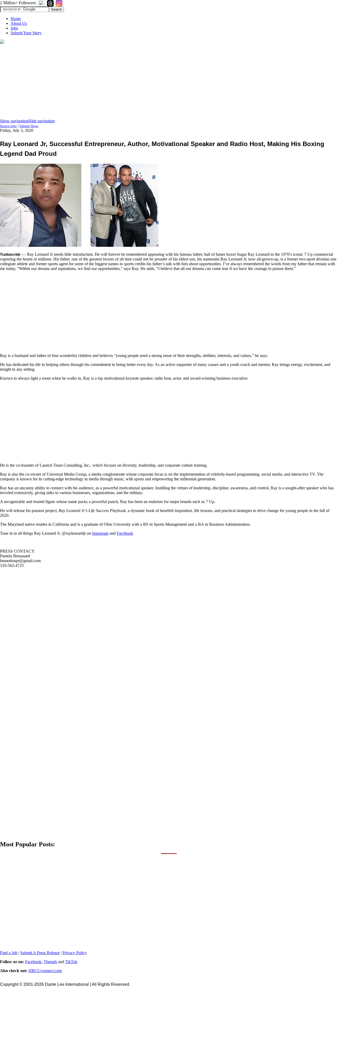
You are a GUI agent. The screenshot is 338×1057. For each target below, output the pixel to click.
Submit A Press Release (40, 952)
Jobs (14, 28)
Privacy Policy (75, 952)
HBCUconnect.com (45, 970)
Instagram (100, 533)
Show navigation (14, 121)
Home (16, 18)
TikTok (71, 961)
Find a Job (8, 952)
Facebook (125, 533)
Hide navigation (41, 121)
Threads (50, 961)
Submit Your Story (26, 33)
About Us (19, 23)
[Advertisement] (169, 82)
